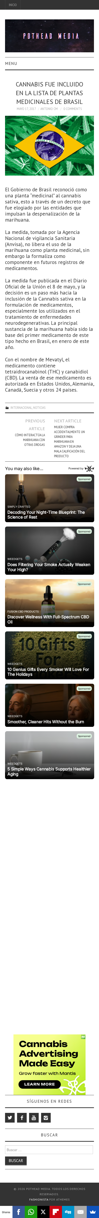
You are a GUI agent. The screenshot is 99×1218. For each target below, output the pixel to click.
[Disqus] (49, 841)
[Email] (80, 1212)
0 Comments (72, 109)
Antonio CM (49, 109)
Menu (11, 63)
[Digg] (68, 1212)
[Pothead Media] (49, 35)
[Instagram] (46, 1118)
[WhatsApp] (31, 1212)
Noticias (39, 408)
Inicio (13, 5)
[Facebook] (22, 1118)
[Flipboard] (56, 1212)
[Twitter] (10, 1118)
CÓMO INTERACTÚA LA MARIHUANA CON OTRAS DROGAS (30, 440)
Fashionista (38, 1199)
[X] (43, 1212)
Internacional (21, 408)
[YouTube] (34, 1118)
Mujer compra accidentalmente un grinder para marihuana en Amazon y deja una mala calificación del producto (69, 441)
